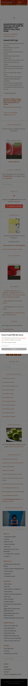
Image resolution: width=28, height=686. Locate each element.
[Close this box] (26, 333)
